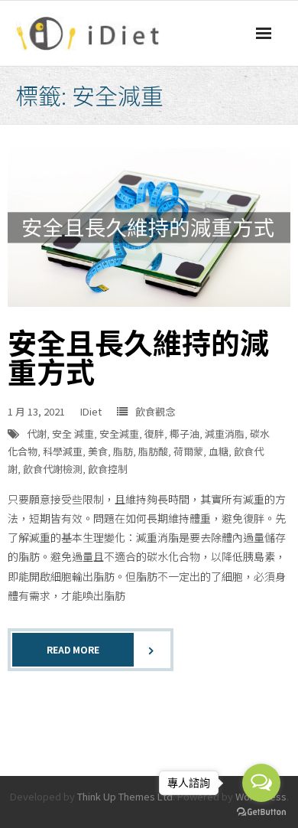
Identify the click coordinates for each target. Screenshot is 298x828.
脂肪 (123, 451)
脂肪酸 (153, 451)
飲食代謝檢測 (53, 468)
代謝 (37, 433)
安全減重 (119, 433)
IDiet (91, 411)
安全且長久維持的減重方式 (138, 356)
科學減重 (63, 451)
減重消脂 (225, 433)
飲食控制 (108, 468)
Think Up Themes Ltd (125, 796)
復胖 (154, 433)
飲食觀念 (155, 411)
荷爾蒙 (188, 451)
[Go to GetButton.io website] (261, 812)
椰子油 (184, 433)
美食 (98, 451)
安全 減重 (73, 433)
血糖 (218, 451)
